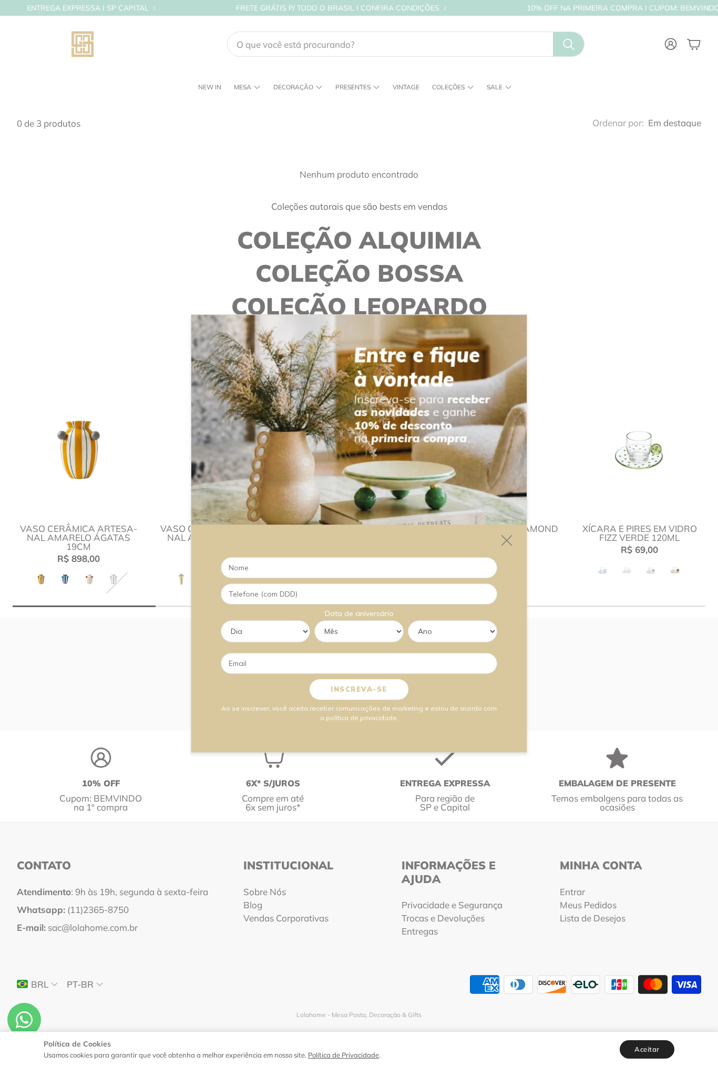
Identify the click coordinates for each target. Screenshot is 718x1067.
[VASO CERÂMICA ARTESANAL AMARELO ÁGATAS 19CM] (79, 450)
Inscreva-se (359, 689)
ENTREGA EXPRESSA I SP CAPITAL (88, 8)
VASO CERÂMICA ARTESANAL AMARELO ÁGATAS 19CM (78, 537)
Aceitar (647, 1049)
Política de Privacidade (343, 1055)
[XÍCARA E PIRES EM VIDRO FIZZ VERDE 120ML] (639, 450)
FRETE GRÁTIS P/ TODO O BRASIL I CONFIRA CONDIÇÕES (337, 8)
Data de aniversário (359, 613)
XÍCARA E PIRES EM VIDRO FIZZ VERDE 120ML (639, 533)
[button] (406, 44)
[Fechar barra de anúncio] (707, 8)
